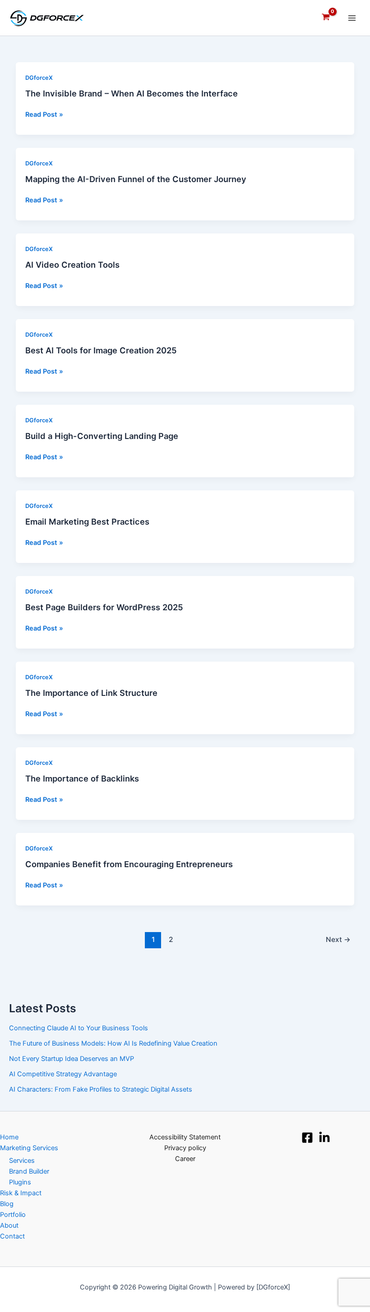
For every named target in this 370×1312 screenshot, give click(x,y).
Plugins (20, 1182)
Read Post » (44, 114)
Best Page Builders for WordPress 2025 (104, 607)
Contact (12, 1236)
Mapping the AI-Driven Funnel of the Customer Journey (135, 179)
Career (185, 1159)
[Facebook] (307, 1137)
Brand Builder (29, 1171)
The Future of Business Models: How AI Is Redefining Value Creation (113, 1043)
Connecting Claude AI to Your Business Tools (78, 1028)
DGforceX (39, 77)
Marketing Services (29, 1148)
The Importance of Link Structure (91, 693)
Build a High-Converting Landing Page (101, 436)
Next (338, 939)
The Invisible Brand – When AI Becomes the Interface (131, 93)
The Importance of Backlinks (82, 778)
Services (22, 1161)
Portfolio (13, 1215)
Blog (7, 1204)
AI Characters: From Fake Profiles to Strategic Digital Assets (100, 1089)
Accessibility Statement (185, 1137)
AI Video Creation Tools (72, 265)
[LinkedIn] (324, 1137)
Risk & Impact (21, 1193)
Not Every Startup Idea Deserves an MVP (71, 1059)
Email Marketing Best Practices (87, 521)
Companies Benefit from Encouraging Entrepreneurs (129, 864)
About (9, 1225)
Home (9, 1137)
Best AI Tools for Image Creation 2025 (101, 350)
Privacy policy (185, 1148)
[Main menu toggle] (352, 18)
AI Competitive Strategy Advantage (63, 1074)
